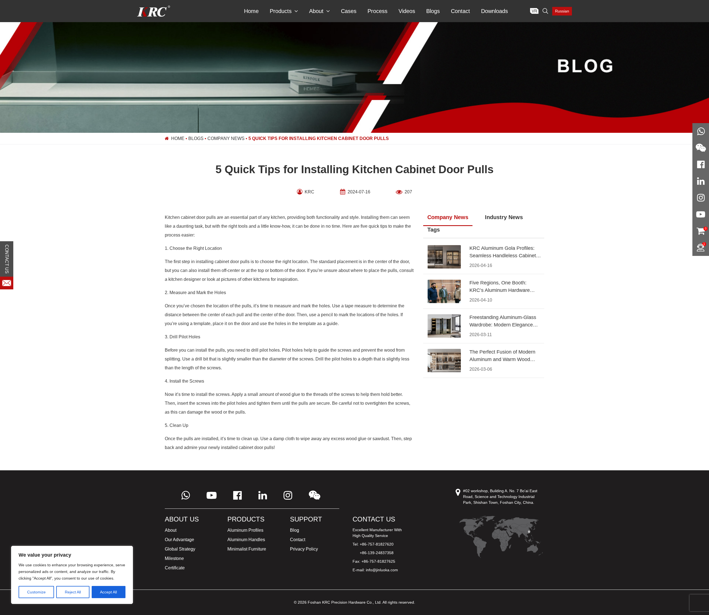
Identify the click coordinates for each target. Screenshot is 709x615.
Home (251, 11)
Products (281, 11)
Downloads (494, 11)
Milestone (174, 558)
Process (377, 11)
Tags (433, 230)
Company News (226, 138)
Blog (294, 530)
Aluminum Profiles (245, 530)
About (316, 11)
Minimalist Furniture (246, 549)
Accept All (108, 592)
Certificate (175, 567)
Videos (407, 11)
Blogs (433, 11)
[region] (72, 575)
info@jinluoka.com (382, 570)
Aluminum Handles (246, 539)
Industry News (504, 217)
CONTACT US (6, 259)
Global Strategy (180, 549)
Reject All (73, 592)
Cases (348, 11)
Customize (36, 592)
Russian (562, 11)
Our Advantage (179, 539)
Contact (460, 11)
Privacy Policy (304, 549)
